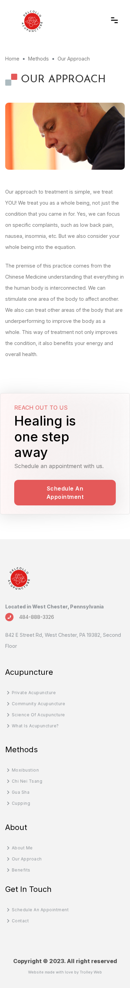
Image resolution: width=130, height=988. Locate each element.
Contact (20, 920)
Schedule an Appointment (40, 909)
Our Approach (27, 858)
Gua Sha (20, 792)
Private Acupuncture (34, 692)
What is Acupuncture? (35, 725)
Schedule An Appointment (65, 492)
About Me (22, 847)
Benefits (21, 870)
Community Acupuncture (38, 703)
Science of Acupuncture (38, 714)
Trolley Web (91, 972)
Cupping (21, 803)
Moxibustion (25, 770)
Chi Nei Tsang (27, 781)
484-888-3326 (36, 617)
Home (12, 59)
